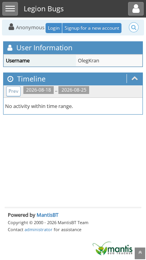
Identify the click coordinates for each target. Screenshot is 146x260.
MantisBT (47, 214)
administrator (39, 229)
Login (54, 28)
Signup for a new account (92, 28)
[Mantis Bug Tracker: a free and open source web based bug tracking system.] (112, 247)
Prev (13, 91)
